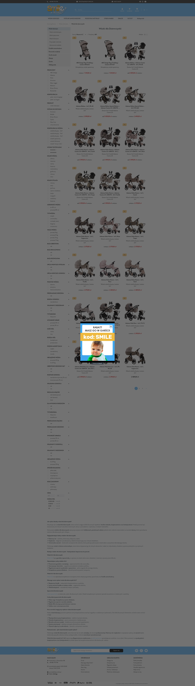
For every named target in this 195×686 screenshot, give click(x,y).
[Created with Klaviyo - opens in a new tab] (97, 363)
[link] (97, 342)
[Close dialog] (111, 326)
